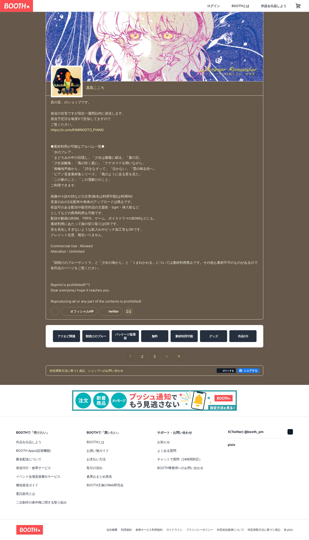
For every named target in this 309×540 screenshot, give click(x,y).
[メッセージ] (128, 315)
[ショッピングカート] (276, 6)
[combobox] (86, 6)
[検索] (132, 6)
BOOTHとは (219, 5)
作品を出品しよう (252, 5)
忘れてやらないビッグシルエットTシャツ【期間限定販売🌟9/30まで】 (154, 437)
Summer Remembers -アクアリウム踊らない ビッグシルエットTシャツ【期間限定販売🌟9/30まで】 (229, 437)
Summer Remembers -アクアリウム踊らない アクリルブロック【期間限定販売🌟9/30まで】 (79, 437)
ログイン (191, 5)
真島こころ (95, 85)
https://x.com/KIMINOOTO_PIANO (77, 133)
